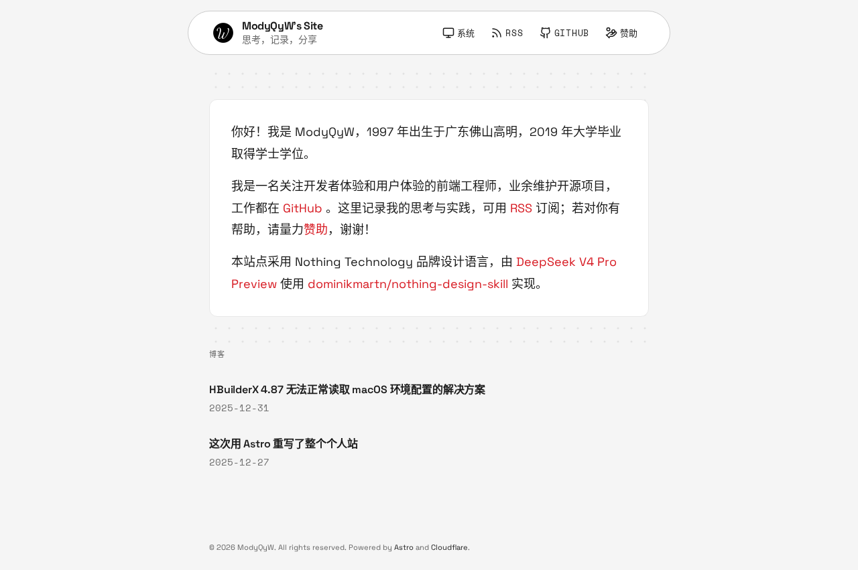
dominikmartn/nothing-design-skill (408, 283)
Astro (404, 547)
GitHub (302, 208)
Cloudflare (449, 547)
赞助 (316, 229)
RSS (521, 208)
